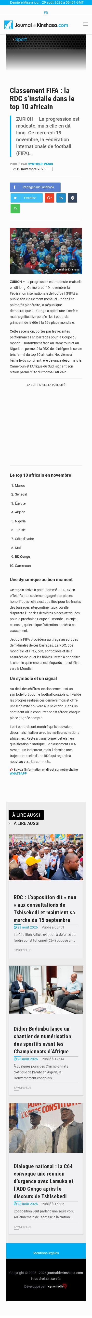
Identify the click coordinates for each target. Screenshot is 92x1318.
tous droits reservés (46, 1279)
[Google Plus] (49, 198)
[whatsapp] (15, 208)
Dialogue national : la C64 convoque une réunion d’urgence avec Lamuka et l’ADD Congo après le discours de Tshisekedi (43, 1181)
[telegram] (72, 198)
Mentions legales (46, 1253)
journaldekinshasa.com (65, 1273)
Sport (21, 39)
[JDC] (36, 24)
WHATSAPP (18, 773)
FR (46, 13)
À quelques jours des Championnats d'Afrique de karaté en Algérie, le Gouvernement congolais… (41, 1072)
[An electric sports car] (46, 859)
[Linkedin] (61, 198)
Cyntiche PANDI (40, 164)
